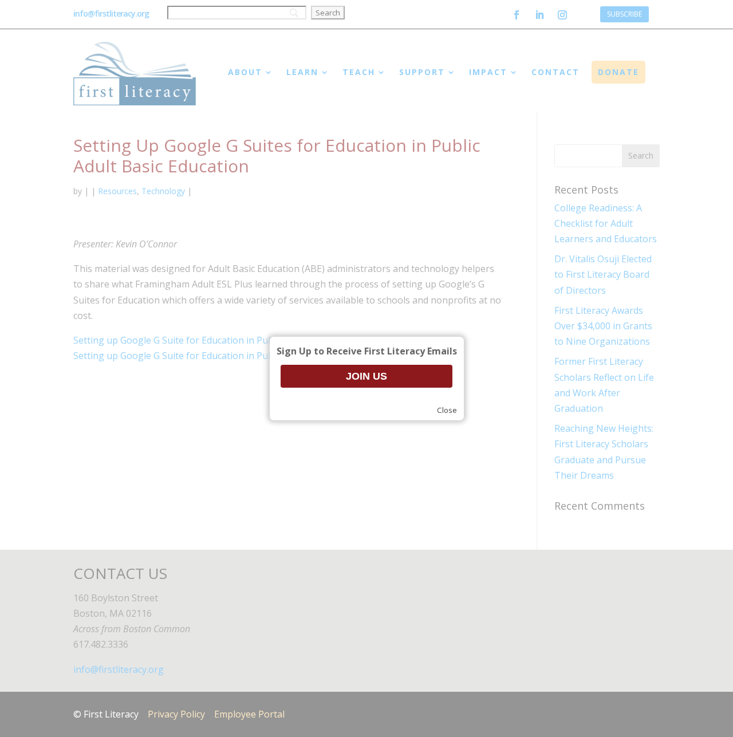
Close (447, 410)
